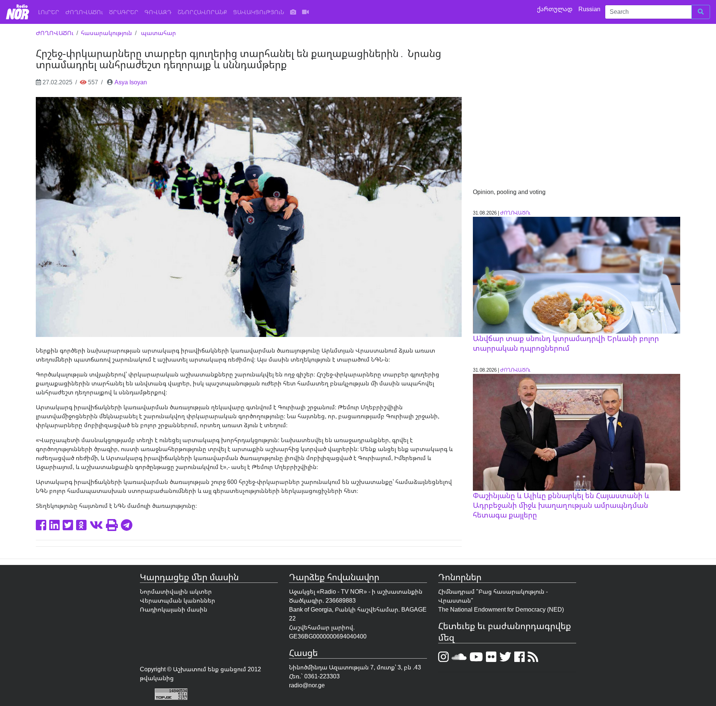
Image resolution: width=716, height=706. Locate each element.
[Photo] (293, 11)
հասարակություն (106, 33)
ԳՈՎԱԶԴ (158, 12)
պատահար (158, 33)
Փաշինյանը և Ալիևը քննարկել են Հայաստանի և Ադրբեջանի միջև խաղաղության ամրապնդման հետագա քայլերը (561, 505)
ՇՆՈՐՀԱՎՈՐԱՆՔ (202, 12)
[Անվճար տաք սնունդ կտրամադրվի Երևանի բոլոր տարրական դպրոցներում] (576, 275)
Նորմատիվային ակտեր (176, 591)
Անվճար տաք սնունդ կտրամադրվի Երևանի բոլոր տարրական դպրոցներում (566, 343)
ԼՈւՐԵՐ (50, 11)
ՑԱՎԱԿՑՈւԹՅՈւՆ (258, 12)
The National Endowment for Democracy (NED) (501, 609)
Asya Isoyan (130, 82)
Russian (590, 9)
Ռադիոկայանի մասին (173, 609)
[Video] (305, 11)
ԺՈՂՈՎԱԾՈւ (84, 12)
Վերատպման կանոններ (177, 600)
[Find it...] (700, 12)
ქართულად (555, 9)
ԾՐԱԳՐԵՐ (123, 12)
